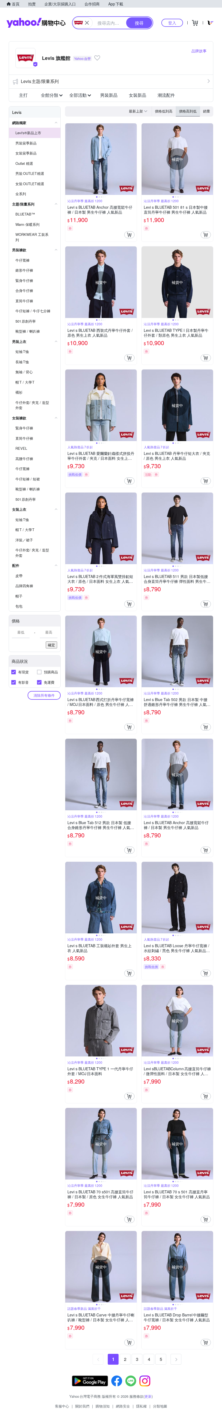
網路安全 (123, 1406)
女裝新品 (137, 95)
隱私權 (141, 1406)
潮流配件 (166, 95)
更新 (148, 1396)
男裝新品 (108, 95)
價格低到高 (163, 111)
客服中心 (62, 1406)
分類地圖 (160, 1406)
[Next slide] (133, 159)
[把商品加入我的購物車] (129, 234)
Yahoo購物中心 (36, 22)
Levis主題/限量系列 (40, 81)
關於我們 (82, 1406)
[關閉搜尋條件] (87, 23)
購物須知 (103, 1406)
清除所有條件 (44, 695)
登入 (172, 22)
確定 (51, 644)
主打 (23, 95)
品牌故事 (199, 50)
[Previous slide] (68, 159)
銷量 (206, 111)
